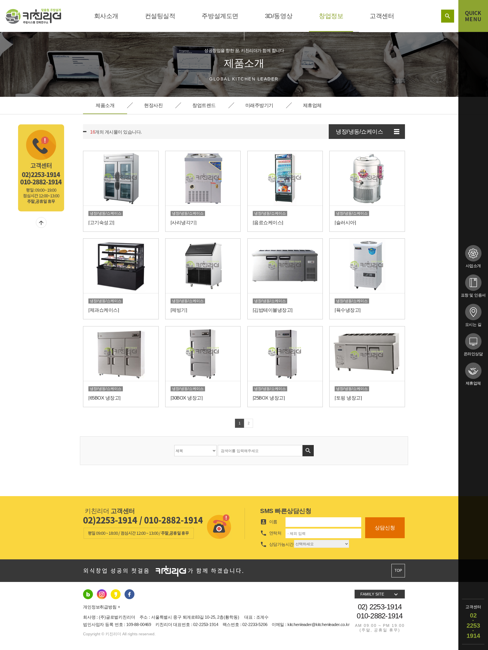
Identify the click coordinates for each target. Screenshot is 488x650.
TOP (398, 570)
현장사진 (153, 105)
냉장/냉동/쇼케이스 (359, 131)
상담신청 (385, 528)
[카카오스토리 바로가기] (129, 594)
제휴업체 (312, 105)
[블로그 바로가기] (88, 594)
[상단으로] (41, 222)
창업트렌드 (204, 105)
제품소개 (105, 105)
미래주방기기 (259, 105)
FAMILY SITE (379, 594)
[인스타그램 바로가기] (102, 594)
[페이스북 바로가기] (116, 594)
